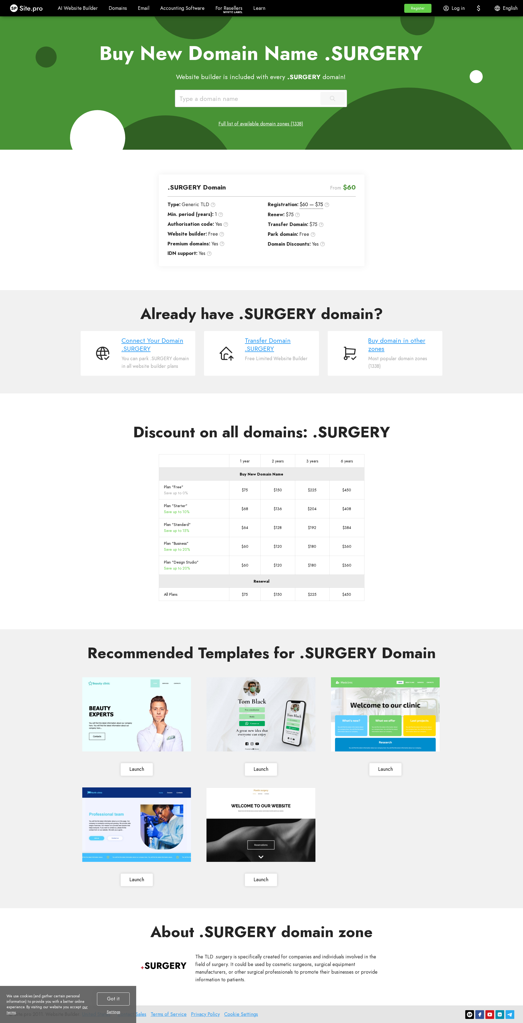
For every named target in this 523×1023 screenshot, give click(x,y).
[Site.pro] (469, 1014)
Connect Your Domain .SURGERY (152, 344)
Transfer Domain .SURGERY (268, 344)
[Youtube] (489, 1014)
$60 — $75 (311, 204)
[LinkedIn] (499, 1014)
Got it (113, 998)
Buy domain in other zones (396, 344)
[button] (417, 8)
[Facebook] (479, 1014)
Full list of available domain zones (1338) (260, 123)
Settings (113, 1012)
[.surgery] (163, 966)
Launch (136, 769)
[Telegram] (510, 1014)
